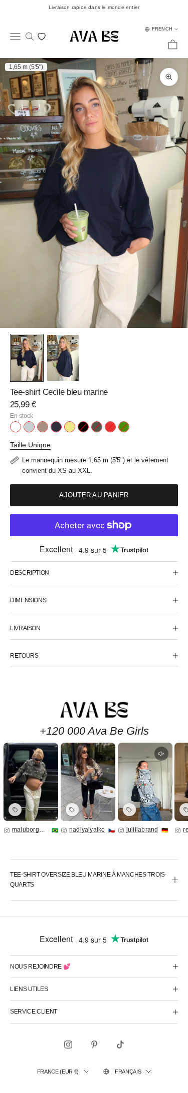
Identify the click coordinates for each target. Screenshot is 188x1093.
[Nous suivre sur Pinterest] (94, 1045)
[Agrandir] (31, 782)
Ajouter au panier (93, 495)
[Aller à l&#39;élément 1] (27, 358)
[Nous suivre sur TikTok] (120, 1045)
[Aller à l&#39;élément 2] (63, 358)
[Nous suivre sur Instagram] (68, 1045)
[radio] (15, 426)
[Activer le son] (161, 754)
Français (128, 1072)
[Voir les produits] (15, 809)
